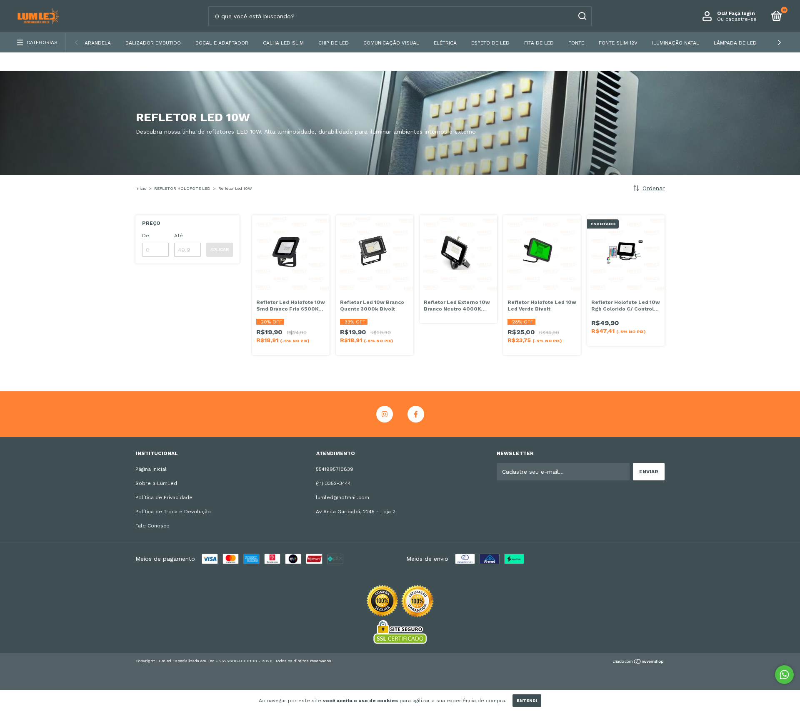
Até (178, 236)
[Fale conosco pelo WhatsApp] (784, 674)
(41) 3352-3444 (333, 483)
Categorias (42, 42)
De (145, 236)
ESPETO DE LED (490, 43)
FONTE (576, 43)
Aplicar (219, 249)
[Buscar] (582, 16)
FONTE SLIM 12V (618, 43)
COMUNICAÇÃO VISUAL (391, 43)
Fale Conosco (152, 526)
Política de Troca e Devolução (173, 512)
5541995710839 (334, 469)
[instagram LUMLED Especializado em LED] (384, 414)
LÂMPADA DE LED (735, 43)
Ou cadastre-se (737, 19)
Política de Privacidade (163, 497)
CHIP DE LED (333, 43)
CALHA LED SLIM (283, 43)
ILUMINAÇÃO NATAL (675, 43)
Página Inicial (151, 469)
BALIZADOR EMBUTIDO (153, 43)
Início (140, 188)
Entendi (527, 700)
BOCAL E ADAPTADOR (221, 43)
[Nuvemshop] (638, 662)
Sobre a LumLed (156, 483)
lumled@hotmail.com (342, 497)
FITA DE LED (539, 43)
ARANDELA (98, 43)
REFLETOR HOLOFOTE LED (182, 188)
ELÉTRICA (445, 43)
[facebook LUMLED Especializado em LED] (416, 414)
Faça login (742, 13)
